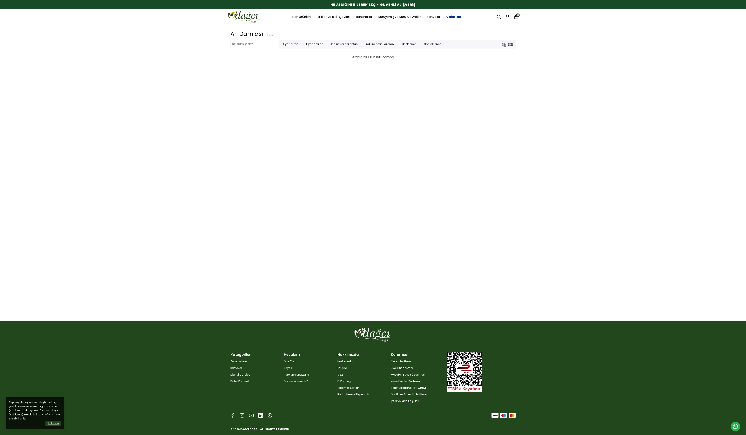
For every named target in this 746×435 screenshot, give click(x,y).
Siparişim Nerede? (296, 381)
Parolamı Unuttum (296, 375)
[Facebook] (232, 415)
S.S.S (340, 375)
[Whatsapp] (270, 415)
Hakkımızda (345, 361)
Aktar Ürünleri (300, 17)
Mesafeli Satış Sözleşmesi (408, 375)
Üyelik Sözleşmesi (402, 368)
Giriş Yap (289, 361)
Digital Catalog (240, 375)
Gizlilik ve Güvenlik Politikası (409, 394)
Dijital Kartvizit (239, 381)
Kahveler (433, 17)
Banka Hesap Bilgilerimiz (353, 394)
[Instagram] (242, 415)
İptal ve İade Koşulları (405, 401)
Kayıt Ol (289, 368)
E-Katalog (344, 381)
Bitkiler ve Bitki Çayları (333, 17)
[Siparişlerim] (507, 16)
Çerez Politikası (401, 361)
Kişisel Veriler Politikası (405, 381)
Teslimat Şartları (348, 388)
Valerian (453, 17)
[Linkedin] (260, 415)
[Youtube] (251, 415)
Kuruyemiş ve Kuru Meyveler (399, 17)
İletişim (342, 368)
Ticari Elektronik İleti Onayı (408, 388)
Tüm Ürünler (238, 361)
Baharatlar (364, 17)
